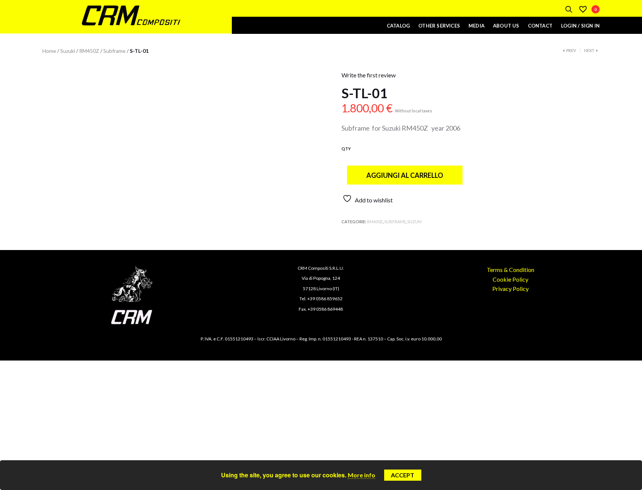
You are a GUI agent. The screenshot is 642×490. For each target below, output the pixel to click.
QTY (346, 148)
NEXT (589, 50)
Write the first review (368, 75)
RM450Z (89, 51)
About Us (506, 26)
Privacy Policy (510, 288)
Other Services (439, 26)
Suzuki (67, 51)
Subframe (114, 51)
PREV (571, 50)
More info (361, 474)
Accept (402, 474)
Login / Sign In (580, 26)
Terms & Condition (510, 269)
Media (476, 26)
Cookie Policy (510, 279)
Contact (540, 26)
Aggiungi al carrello (404, 175)
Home (49, 51)
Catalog (398, 26)
